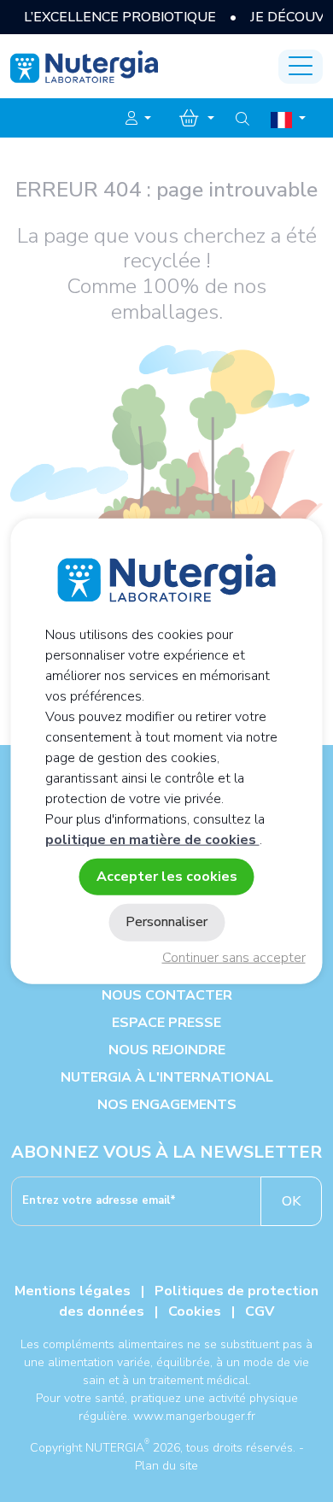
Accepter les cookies (166, 876)
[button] (138, 119)
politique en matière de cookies (152, 839)
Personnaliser (166, 921)
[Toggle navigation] (300, 67)
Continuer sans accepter (234, 957)
